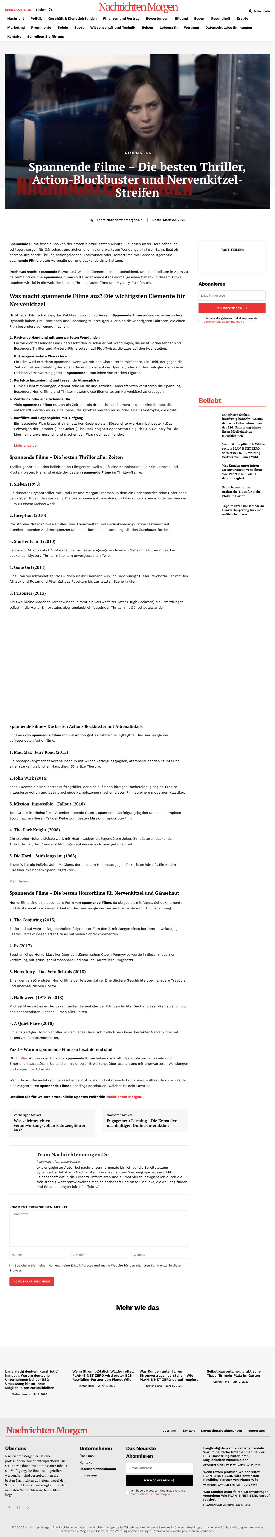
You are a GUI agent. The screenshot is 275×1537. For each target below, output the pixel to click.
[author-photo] (8, 1394)
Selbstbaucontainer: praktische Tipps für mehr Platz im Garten (241, 491)
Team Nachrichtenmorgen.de (119, 220)
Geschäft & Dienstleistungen (224, 1465)
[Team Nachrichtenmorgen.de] (19, 1170)
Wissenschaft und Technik (222, 1485)
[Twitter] (222, 260)
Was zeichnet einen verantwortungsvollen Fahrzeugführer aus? (50, 1125)
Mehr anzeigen (26, 445)
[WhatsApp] (241, 260)
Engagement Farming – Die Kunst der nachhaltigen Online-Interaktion (142, 1123)
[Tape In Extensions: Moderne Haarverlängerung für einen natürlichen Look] (208, 510)
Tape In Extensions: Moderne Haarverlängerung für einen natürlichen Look (243, 510)
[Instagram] (18, 1507)
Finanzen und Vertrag (218, 1504)
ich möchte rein (229, 308)
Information (138, 153)
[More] (251, 260)
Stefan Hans (19, 1394)
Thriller (20, 1058)
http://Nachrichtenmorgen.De (58, 1161)
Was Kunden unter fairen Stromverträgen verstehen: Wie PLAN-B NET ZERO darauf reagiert (242, 471)
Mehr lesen (18, 881)
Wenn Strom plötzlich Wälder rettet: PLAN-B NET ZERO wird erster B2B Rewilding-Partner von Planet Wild (244, 450)
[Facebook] (212, 260)
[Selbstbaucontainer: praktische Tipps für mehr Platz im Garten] (208, 492)
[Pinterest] (232, 260)
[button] (44, 9)
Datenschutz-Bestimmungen (223, 321)
